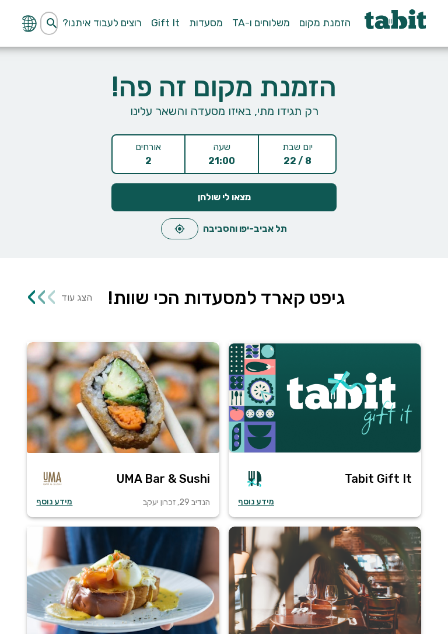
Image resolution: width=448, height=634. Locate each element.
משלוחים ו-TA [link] (261, 23)
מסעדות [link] (206, 23)
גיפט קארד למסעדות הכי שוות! (226, 298)
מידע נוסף (256, 502)
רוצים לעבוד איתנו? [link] (102, 23)
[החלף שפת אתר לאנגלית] (31, 23)
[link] (395, 23)
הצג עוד (59, 296)
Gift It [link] (165, 23)
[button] (325, 429)
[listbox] (224, 225)
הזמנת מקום (325, 23)
